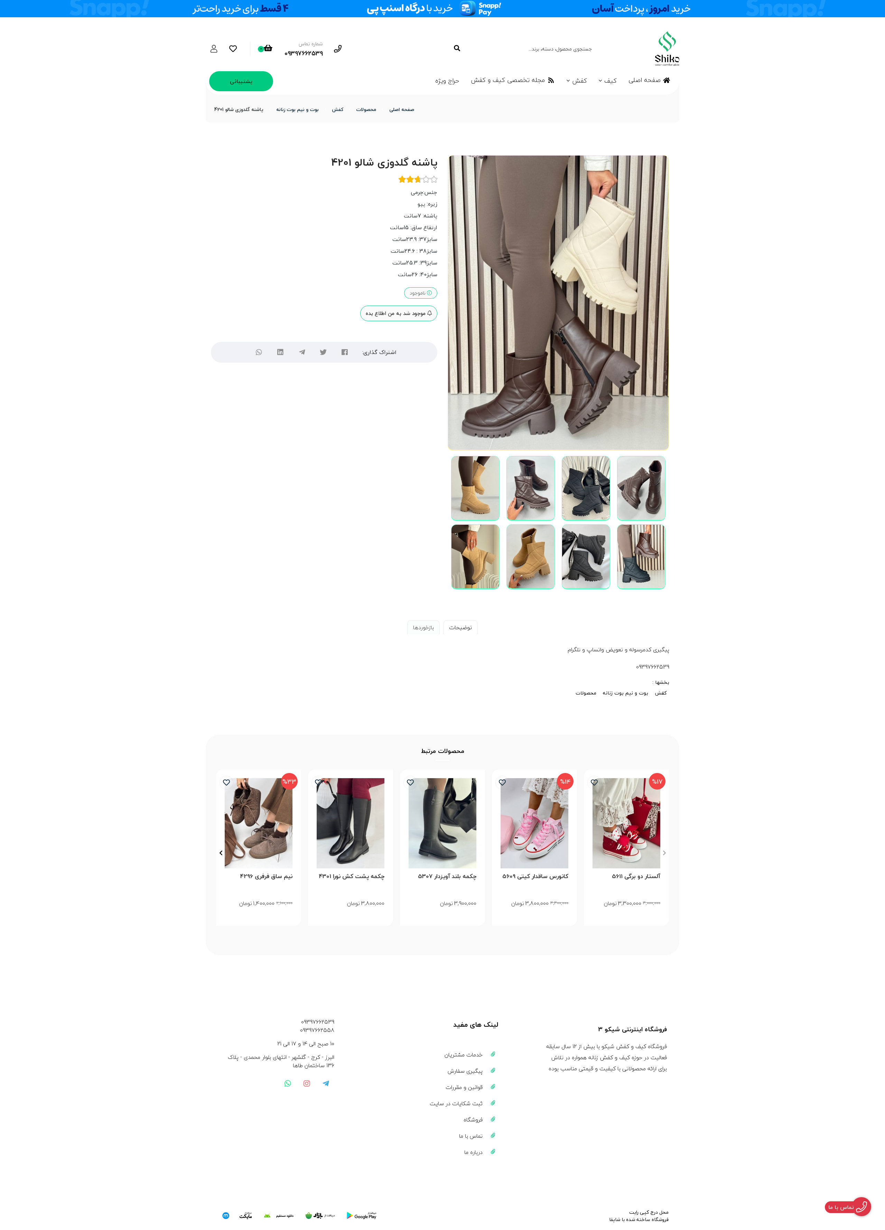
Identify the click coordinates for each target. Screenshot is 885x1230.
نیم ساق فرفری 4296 (266, 876)
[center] (457, 48)
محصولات (366, 109)
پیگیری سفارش (465, 1071)
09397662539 (317, 1022)
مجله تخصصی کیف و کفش (508, 80)
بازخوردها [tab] (423, 627)
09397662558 (317, 1030)
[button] (664, 852)
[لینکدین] (280, 352)
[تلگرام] (302, 352)
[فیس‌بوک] (344, 352)
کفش (579, 80)
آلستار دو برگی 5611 (636, 876)
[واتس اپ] (287, 1083)
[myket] (237, 1215)
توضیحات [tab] (460, 627)
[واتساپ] (259, 352)
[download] (278, 1215)
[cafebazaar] (320, 1215)
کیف (610, 80)
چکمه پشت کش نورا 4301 (351, 876)
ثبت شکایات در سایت (456, 1103)
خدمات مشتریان (464, 1055)
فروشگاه (473, 1120)
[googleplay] (361, 1215)
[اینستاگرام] (306, 1083)
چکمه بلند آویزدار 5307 (447, 876)
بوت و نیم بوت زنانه (297, 109)
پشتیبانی (241, 81)
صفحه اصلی (644, 80)
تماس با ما (471, 1136)
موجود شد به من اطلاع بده (396, 313)
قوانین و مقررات (464, 1087)
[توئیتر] (323, 352)
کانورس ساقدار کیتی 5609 (535, 876)
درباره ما (473, 1152)
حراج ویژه (447, 80)
